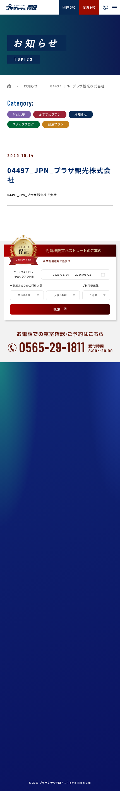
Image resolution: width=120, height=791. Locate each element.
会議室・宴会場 (27, 510)
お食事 (21, 421)
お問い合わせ (26, 623)
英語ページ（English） (33, 585)
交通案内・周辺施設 (30, 472)
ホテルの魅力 (26, 396)
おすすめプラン (50, 114)
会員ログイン (26, 661)
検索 (57, 309)
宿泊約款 (23, 572)
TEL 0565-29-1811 (37, 737)
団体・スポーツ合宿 (30, 497)
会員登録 (23, 648)
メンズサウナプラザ (30, 434)
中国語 (90, 701)
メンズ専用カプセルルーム (35, 447)
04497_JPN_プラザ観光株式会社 (32, 194)
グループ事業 (26, 535)
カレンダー (24, 635)
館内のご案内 (26, 459)
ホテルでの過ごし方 (30, 484)
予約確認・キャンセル (31, 673)
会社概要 (23, 522)
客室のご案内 (26, 409)
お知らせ (31, 85)
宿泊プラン (56, 124)
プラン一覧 (24, 383)
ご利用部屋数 (90, 285)
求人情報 (23, 547)
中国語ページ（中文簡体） (35, 597)
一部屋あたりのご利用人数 (26, 285)
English (92, 695)
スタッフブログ (23, 124)
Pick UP (19, 114)
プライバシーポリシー (32, 560)
